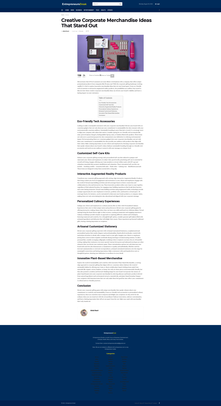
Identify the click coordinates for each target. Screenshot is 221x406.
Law (110, 375)
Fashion (96, 386)
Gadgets (110, 359)
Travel (124, 379)
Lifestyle (110, 377)
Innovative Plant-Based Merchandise (109, 113)
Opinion (109, 10)
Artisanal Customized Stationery (108, 111)
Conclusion (102, 115)
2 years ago (75, 31)
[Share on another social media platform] (112, 76)
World (124, 390)
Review (124, 361)
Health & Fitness (110, 366)
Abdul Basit (66, 31)
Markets (110, 379)
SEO (124, 363)
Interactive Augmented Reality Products (110, 107)
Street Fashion (124, 370)
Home (67, 10)
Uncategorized (124, 381)
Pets (110, 390)
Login (158, 4)
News (72, 10)
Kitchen (110, 372)
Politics (110, 393)
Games (111, 361)
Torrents (124, 377)
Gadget (110, 357)
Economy (96, 377)
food (96, 393)
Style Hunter (124, 372)
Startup (124, 368)
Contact (155, 403)
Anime (97, 357)
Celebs (97, 368)
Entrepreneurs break (97, 384)
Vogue (124, 386)
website (124, 388)
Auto (96, 359)
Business (79, 10)
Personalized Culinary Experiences (108, 109)
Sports (124, 366)
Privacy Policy (148, 403)
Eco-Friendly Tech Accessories (107, 103)
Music (110, 381)
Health (103, 10)
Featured (96, 388)
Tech (97, 10)
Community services (97, 370)
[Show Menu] (62, 10)
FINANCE (96, 390)
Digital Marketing (97, 375)
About (141, 403)
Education (97, 379)
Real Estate (124, 357)
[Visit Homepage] (75, 4)
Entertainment (89, 10)
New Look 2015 (110, 384)
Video (124, 384)
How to (110, 370)
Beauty (67, 15)
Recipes (124, 359)
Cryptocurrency (96, 372)
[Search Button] (120, 4)
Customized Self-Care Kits (106, 105)
